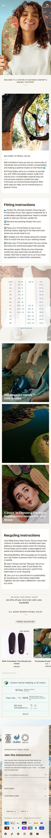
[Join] (44, 775)
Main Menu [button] (9, 789)
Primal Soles (12, 818)
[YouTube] (37, 834)
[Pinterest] (18, 834)
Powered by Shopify (32, 818)
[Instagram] (25, 834)
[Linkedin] (31, 834)
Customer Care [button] (11, 796)
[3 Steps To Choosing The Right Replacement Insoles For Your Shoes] (25, 494)
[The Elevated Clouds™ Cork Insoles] (25, 372)
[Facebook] (5, 834)
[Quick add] (27, 654)
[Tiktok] (12, 834)
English (10, 811)
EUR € (23, 811)
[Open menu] (5, 5)
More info (25, 714)
